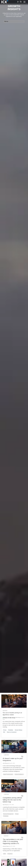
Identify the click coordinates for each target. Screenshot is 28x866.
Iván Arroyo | (18, 717)
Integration (10, 853)
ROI (4, 732)
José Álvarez (5, 763)
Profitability (10, 730)
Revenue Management (8, 813)
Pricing (4, 730)
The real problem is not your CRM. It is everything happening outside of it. (13, 841)
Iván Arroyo (5, 804)
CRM (4, 853)
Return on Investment (11, 732)
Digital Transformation (8, 774)
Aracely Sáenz (6, 846)
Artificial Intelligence (19, 774)
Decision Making (18, 730)
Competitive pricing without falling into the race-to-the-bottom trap (12, 800)
